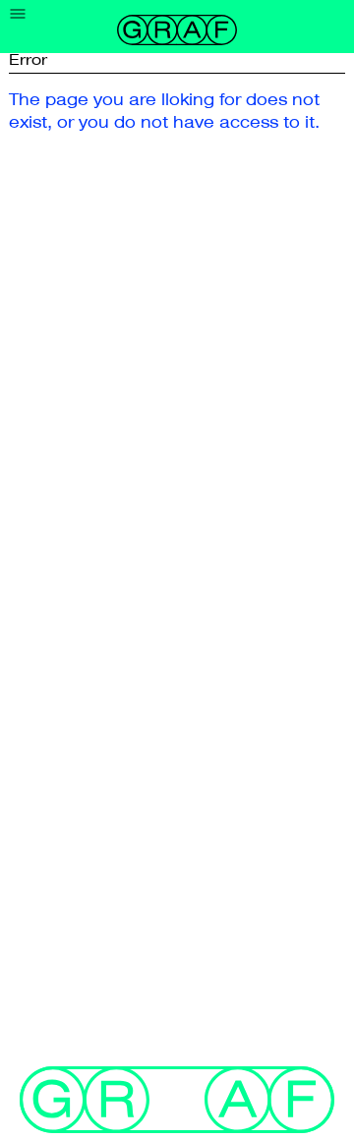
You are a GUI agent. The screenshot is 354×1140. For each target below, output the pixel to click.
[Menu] (18, 14)
